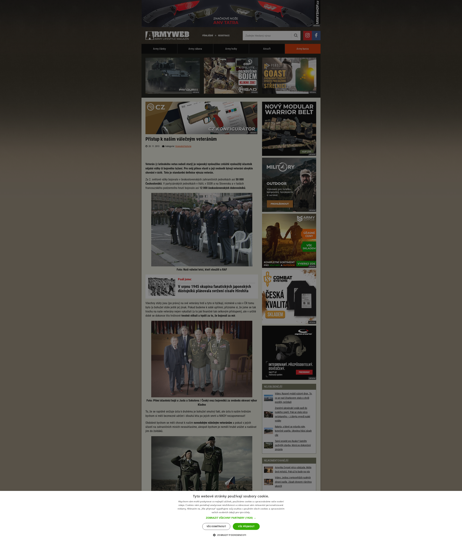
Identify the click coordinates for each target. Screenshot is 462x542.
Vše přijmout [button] (246, 526)
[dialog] (231, 516)
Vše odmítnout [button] (216, 526)
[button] (231, 518)
